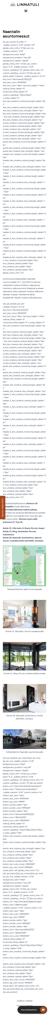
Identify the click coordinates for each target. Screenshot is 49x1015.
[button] (26, 11)
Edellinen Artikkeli (24, 1001)
